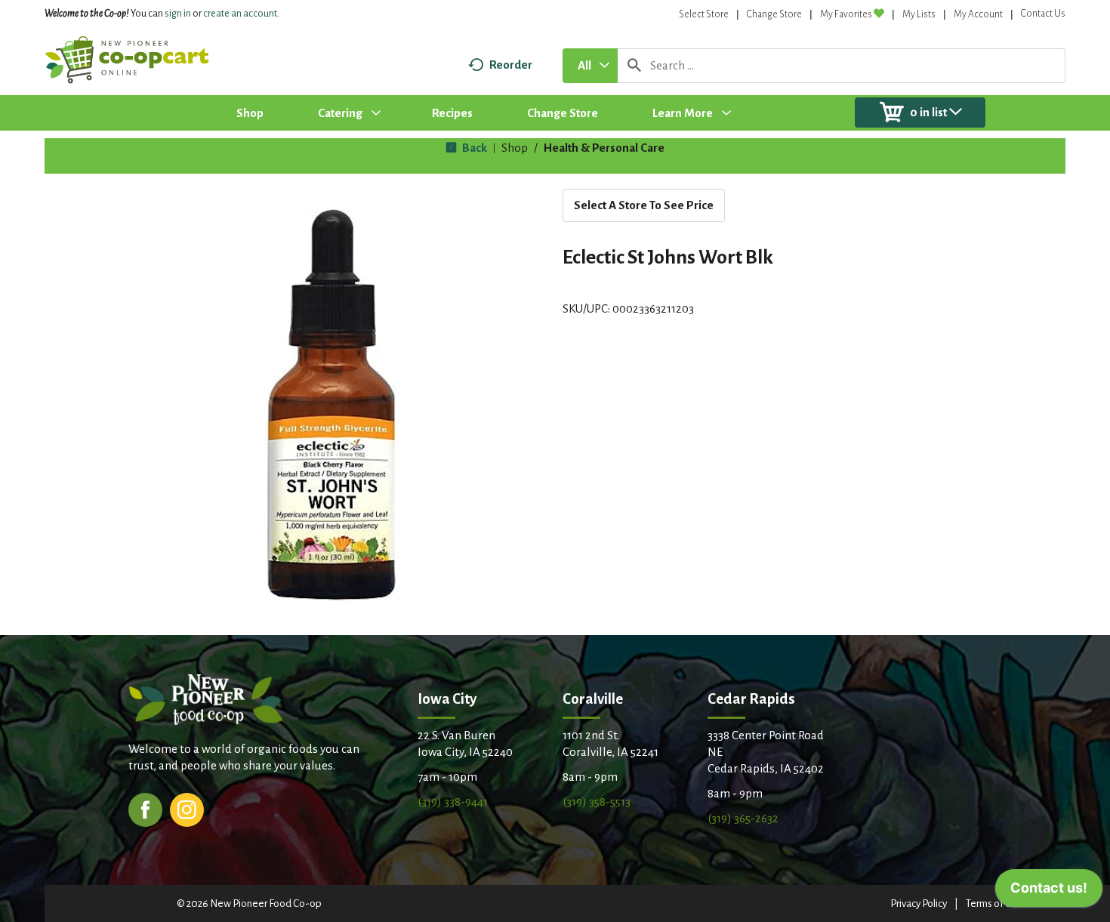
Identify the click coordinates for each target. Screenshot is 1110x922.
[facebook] (145, 808)
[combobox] (590, 65)
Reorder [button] (510, 64)
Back (473, 147)
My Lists (919, 14)
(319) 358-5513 (597, 801)
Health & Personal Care (604, 147)
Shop (514, 147)
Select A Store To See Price (644, 205)
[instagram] (187, 808)
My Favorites (846, 14)
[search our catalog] (634, 65)
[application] (1049, 892)
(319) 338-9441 (453, 801)
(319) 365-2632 (743, 818)
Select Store (704, 14)
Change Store (774, 14)
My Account (978, 14)
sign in (178, 13)
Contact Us (1043, 13)
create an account (240, 13)
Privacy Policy (918, 903)
